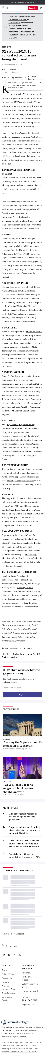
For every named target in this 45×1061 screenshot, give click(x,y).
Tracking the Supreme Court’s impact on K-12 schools (22, 744)
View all (6, 933)
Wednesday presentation (31, 242)
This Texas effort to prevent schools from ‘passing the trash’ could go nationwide (24, 843)
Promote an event (30, 991)
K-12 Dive (12, 37)
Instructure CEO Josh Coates (28, 509)
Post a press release (19, 933)
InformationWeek (10, 216)
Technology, (19, 654)
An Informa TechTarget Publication (22, 2)
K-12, (39, 654)
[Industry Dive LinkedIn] (3, 955)
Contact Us (7, 978)
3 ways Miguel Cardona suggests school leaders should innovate (18, 788)
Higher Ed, (31, 654)
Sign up (22, 695)
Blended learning (9, 286)
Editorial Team (8, 974)
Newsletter (6, 982)
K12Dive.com (14, 22)
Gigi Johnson (34, 309)
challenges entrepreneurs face (20, 480)
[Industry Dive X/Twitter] (14, 955)
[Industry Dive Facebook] (9, 955)
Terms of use (21, 1048)
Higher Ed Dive (25, 34)
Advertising (27, 972)
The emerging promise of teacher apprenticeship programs (23, 816)
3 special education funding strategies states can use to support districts (24, 830)
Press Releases (8, 993)
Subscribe (33, 8)
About (4, 970)
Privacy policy (8, 1048)
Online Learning (9, 657)
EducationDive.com (17, 19)
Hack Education (20, 395)
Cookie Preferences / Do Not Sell (23, 1051)
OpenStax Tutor (9, 220)
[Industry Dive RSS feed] (19, 955)
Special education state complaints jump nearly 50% (24, 856)
